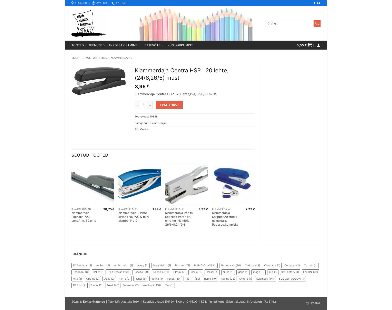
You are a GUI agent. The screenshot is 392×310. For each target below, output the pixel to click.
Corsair (310, 265)
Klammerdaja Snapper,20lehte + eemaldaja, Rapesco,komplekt (225, 218)
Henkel (212, 271)
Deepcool (81, 271)
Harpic (196, 271)
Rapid (210, 278)
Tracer (96, 285)
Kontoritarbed (96, 57)
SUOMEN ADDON (292, 278)
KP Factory (290, 271)
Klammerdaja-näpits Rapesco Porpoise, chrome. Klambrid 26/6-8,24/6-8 (179, 218)
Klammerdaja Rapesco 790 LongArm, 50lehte (83, 216)
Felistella (161, 271)
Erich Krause (118, 271)
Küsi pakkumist (180, 45)
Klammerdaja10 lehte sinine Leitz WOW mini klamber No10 (133, 216)
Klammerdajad (121, 57)
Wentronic (152, 285)
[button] (304, 45)
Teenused (96, 45)
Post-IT (192, 278)
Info (272, 271)
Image (258, 271)
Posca (174, 278)
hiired (228, 271)
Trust (113, 285)
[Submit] (317, 23)
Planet (141, 278)
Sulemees (265, 278)
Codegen (292, 265)
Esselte (141, 271)
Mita (77, 278)
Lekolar (310, 271)
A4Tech (103, 265)
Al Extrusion (123, 265)
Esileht (76, 57)
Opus (109, 278)
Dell (98, 271)
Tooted (77, 45)
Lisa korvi (169, 105)
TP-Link (79, 285)
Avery (142, 265)
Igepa (243, 271)
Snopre (245, 278)
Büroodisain (230, 265)
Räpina (228, 278)
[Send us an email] (318, 3)
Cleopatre (272, 265)
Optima (93, 278)
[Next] (255, 200)
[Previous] (72, 200)
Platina (157, 278)
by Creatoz (313, 303)
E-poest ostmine (123, 45)
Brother (182, 265)
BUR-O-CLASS (205, 265)
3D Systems (82, 265)
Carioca (252, 265)
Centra (144, 129)
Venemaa (131, 285)
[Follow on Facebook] (314, 3)
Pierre (124, 278)
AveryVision (162, 265)
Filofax (179, 271)
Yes (169, 285)
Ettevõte (152, 45)
